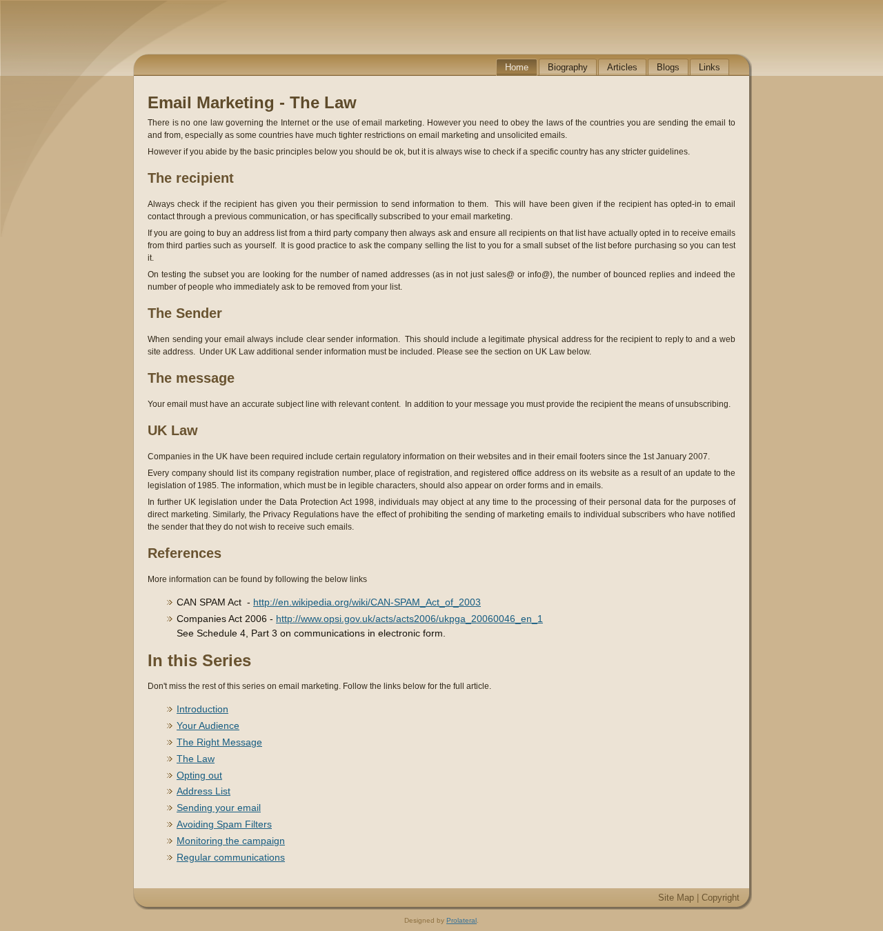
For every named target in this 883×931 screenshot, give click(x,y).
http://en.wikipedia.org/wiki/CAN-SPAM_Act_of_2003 (367, 602)
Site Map (676, 897)
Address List (203, 791)
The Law (196, 758)
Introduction (202, 708)
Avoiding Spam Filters (224, 824)
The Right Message (219, 742)
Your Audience (208, 725)
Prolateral (461, 920)
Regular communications (231, 857)
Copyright (721, 897)
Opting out (199, 775)
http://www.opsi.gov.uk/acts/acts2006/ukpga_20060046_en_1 (409, 618)
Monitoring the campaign (231, 840)
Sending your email (219, 807)
